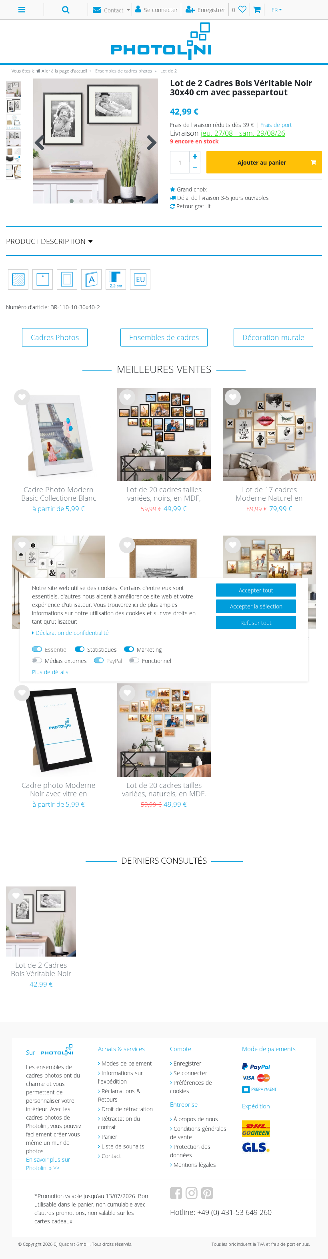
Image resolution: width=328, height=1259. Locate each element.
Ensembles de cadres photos (123, 71)
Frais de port (276, 125)
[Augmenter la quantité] (194, 156)
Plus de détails (50, 671)
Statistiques (102, 649)
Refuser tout (256, 622)
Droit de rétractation (127, 1109)
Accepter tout (256, 590)
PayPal (114, 660)
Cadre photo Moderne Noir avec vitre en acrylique (59, 790)
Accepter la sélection (256, 606)
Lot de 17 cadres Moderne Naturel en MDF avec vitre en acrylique (269, 494)
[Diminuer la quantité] (194, 167)
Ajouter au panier (262, 162)
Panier (109, 1136)
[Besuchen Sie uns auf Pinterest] (208, 1196)
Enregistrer (187, 1063)
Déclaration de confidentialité (72, 632)
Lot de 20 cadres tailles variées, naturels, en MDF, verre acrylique (164, 790)
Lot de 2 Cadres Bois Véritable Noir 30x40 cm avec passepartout (41, 970)
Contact (111, 1156)
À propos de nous (196, 1119)
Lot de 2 (168, 71)
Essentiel (56, 649)
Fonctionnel (156, 660)
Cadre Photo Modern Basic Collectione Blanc (58, 494)
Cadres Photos (55, 337)
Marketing (149, 649)
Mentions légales (195, 1164)
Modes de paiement (127, 1063)
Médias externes (66, 660)
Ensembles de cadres (164, 337)
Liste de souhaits (22, 403)
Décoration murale (273, 337)
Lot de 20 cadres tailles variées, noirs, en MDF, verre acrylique (164, 494)
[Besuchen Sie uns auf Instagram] (193, 1196)
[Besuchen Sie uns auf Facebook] (177, 1196)
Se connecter (190, 1073)
